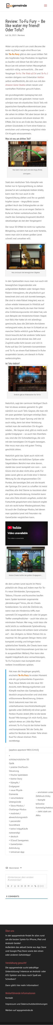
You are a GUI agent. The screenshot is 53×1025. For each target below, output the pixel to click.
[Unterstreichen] (15, 886)
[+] (42, 886)
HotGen (40, 77)
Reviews (21, 35)
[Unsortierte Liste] (25, 886)
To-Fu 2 (44, 73)
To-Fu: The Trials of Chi (26, 73)
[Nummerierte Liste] (21, 886)
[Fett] (8, 886)
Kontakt (9, 997)
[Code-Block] (31, 886)
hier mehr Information (27, 985)
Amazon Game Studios (15, 84)
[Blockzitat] (28, 886)
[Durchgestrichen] (18, 886)
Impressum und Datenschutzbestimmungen (26, 1003)
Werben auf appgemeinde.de (19, 1010)
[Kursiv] (11, 886)
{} (39, 886)
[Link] (35, 886)
